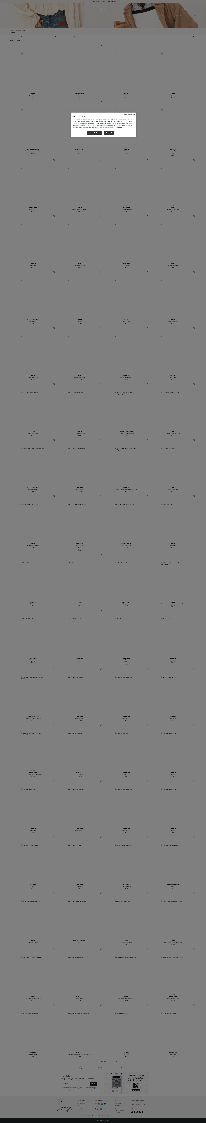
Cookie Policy (120, 127)
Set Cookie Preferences (94, 133)
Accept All (109, 133)
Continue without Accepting (129, 114)
